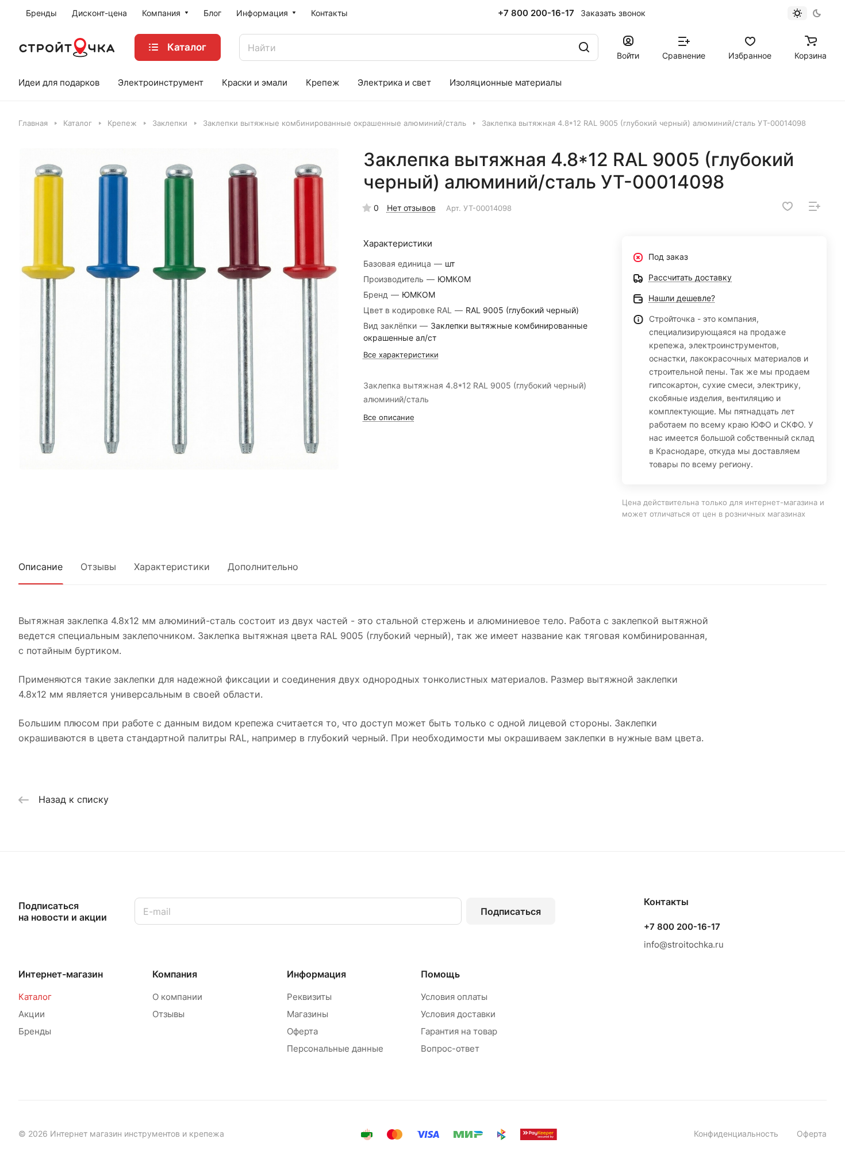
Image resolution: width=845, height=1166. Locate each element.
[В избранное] (787, 206)
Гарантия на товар (459, 1031)
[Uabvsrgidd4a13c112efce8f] (179, 309)
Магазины (307, 1014)
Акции (31, 1014)
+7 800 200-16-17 (536, 13)
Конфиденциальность (736, 1133)
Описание (40, 566)
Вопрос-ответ (450, 1048)
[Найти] (584, 47)
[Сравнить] (814, 206)
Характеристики (172, 566)
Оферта (302, 1031)
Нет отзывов (411, 208)
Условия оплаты (454, 996)
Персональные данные (335, 1048)
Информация (316, 974)
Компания (174, 974)
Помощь (440, 974)
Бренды (34, 1031)
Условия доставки (458, 1014)
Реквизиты (309, 996)
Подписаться (511, 911)
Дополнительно (263, 566)
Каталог (35, 996)
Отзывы (98, 566)
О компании (177, 996)
